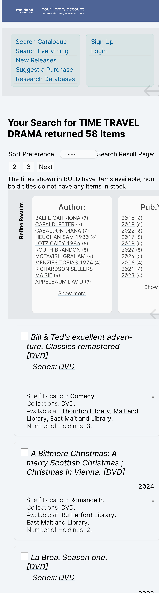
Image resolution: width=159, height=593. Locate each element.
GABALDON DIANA (58, 230)
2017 (128, 237)
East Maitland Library (80, 418)
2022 (128, 230)
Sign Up (102, 41)
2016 (128, 262)
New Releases (36, 60)
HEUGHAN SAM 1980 (62, 237)
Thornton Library (86, 411)
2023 (128, 275)
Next (46, 166)
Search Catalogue (41, 41)
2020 (127, 250)
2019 (128, 224)
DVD (67, 366)
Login (99, 51)
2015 (128, 218)
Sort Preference (31, 154)
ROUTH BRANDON (57, 250)
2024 (128, 256)
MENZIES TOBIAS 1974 (64, 262)
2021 (128, 269)
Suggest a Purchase (44, 69)
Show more (72, 293)
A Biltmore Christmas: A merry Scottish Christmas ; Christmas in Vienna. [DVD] (75, 463)
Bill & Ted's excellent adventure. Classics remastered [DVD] (79, 346)
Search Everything (42, 51)
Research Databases (45, 79)
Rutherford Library (88, 515)
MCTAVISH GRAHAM (60, 256)
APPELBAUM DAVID (59, 281)
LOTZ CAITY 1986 (57, 243)
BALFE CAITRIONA (57, 218)
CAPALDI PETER (54, 224)
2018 (128, 243)
